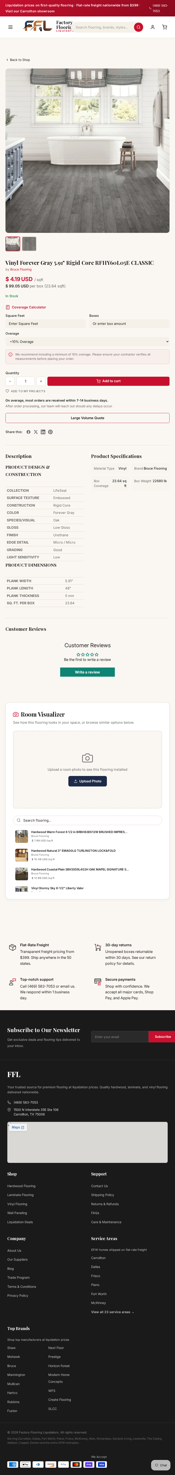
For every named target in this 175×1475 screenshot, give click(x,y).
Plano (95, 1285)
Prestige (54, 1357)
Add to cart (111, 381)
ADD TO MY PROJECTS (28, 391)
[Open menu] (10, 27)
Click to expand (152, 225)
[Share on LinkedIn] (43, 432)
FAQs (95, 1213)
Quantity (12, 373)
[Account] (153, 27)
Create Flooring (59, 1399)
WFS (51, 1391)
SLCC (52, 1409)
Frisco (95, 1276)
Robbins (13, 1402)
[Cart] (165, 27)
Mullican (13, 1384)
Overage (12, 333)
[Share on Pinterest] (50, 432)
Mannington (16, 1375)
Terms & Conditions (21, 1286)
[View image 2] (29, 244)
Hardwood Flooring (21, 1186)
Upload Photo (90, 781)
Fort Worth (99, 1294)
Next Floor (56, 1348)
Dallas (95, 1267)
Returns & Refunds (105, 1204)
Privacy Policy (17, 1295)
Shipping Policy (102, 1195)
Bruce (11, 1366)
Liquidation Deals (20, 1222)
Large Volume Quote (87, 418)
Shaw (11, 1348)
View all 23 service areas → (112, 1312)
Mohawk (13, 1357)
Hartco (12, 1393)
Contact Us (99, 1186)
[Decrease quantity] (10, 381)
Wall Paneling (17, 1213)
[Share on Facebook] (28, 432)
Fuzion (12, 1411)
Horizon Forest (59, 1366)
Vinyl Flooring (17, 1204)
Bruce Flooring (21, 269)
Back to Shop (20, 60)
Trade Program (18, 1277)
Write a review (87, 672)
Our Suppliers (17, 1259)
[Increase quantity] (41, 381)
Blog (10, 1268)
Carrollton (98, 1258)
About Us (14, 1250)
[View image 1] (12, 244)
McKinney (98, 1303)
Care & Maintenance (106, 1222)
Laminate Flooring (20, 1195)
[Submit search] (138, 27)
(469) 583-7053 (26, 1102)
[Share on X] (35, 432)
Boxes (94, 316)
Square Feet (15, 316)
